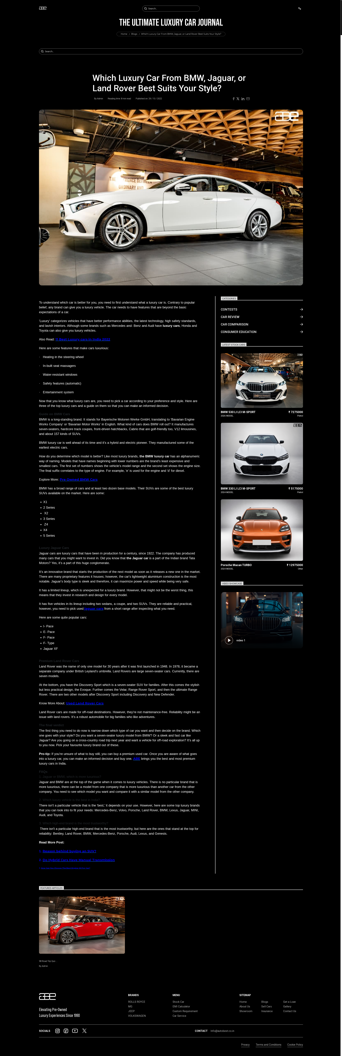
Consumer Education (238, 332)
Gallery (287, 1006)
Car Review (230, 317)
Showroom (245, 1011)
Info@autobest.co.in (222, 1031)
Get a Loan (289, 1001)
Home (124, 34)
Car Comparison (234, 324)
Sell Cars (266, 1006)
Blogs (134, 34)
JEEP (131, 1011)
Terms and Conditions (268, 1044)
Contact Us (289, 1011)
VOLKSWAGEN (137, 1015)
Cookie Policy (295, 1044)
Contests (229, 309)
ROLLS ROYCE (136, 1001)
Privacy (245, 1044)
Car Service (179, 1015)
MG (130, 1006)
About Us (244, 1006)
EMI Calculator (181, 1006)
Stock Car (178, 1001)
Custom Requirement (185, 1011)
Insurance (267, 1011)
